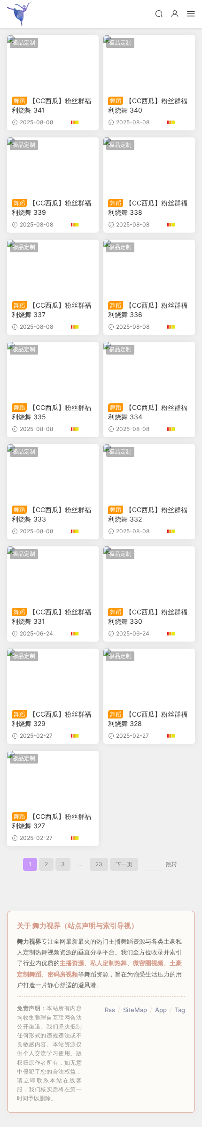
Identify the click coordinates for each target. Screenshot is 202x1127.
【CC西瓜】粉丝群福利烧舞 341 (51, 105)
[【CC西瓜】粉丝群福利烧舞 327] (53, 779)
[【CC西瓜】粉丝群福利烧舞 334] (149, 370)
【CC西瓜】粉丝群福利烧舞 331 (51, 616)
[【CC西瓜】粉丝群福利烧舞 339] (53, 165)
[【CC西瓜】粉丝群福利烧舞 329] (53, 677)
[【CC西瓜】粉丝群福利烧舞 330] (149, 574)
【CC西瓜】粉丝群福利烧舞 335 (51, 412)
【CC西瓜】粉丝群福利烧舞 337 (51, 309)
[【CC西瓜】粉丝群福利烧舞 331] (53, 574)
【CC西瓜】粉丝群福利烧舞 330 (147, 616)
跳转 (171, 864)
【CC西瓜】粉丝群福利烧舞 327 (51, 821)
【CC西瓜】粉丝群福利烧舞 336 (147, 309)
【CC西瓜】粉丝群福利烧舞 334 (147, 412)
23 (98, 864)
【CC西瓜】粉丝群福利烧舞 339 (51, 207)
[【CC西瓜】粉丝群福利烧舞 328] (149, 677)
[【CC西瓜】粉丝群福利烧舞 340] (149, 63)
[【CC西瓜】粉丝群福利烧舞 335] (53, 370)
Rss (110, 1010)
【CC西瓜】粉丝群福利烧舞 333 (51, 514)
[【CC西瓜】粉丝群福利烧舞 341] (53, 63)
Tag (180, 1010)
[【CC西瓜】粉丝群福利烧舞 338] (149, 165)
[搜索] (159, 13)
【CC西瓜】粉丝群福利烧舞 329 (51, 718)
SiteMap (135, 1010)
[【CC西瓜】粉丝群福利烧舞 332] (149, 472)
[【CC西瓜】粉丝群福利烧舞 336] (149, 268)
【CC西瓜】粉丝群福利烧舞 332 (147, 514)
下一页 (124, 864)
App (161, 1010)
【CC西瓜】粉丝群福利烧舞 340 (147, 105)
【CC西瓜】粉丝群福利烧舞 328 (147, 718)
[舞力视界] (19, 14)
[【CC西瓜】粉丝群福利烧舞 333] (53, 472)
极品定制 (24, 42)
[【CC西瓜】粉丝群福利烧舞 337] (53, 268)
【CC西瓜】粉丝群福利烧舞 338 (147, 207)
